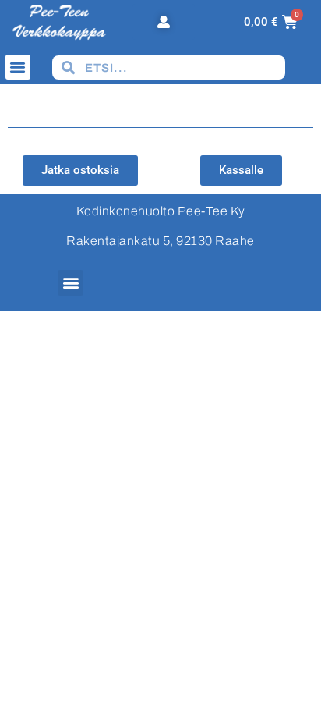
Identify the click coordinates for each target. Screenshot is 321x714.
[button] (17, 67)
